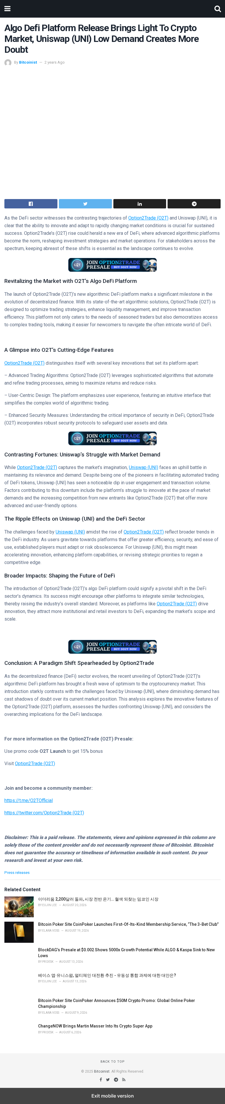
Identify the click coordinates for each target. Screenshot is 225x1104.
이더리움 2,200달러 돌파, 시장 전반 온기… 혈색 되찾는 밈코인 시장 (98, 899)
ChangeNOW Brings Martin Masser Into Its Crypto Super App (95, 1026)
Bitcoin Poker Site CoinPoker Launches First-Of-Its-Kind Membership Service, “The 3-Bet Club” (128, 924)
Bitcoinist (28, 62)
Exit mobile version (112, 1096)
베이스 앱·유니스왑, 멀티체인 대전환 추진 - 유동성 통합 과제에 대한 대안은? (107, 975)
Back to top (112, 1062)
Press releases (17, 872)
